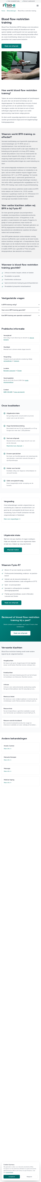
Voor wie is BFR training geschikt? (20, 310)
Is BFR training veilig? (20, 305)
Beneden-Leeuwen (9, 371)
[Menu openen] (37, 6)
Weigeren (29, 1176)
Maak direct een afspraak (14, 446)
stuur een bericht (19, 392)
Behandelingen (11, 11)
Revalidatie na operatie (12, 276)
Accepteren (12, 1176)
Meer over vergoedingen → (12, 519)
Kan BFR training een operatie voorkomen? (20, 315)
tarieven (16, 361)
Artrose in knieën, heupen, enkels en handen (19, 273)
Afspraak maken (13, 550)
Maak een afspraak (11, 46)
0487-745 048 (8, 392)
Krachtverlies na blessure (13, 280)
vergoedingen (8, 361)
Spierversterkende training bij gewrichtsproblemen (21, 283)
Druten (19, 371)
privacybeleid (9, 1172)
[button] (20, 65)
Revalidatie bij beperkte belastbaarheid (18, 286)
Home (3, 11)
